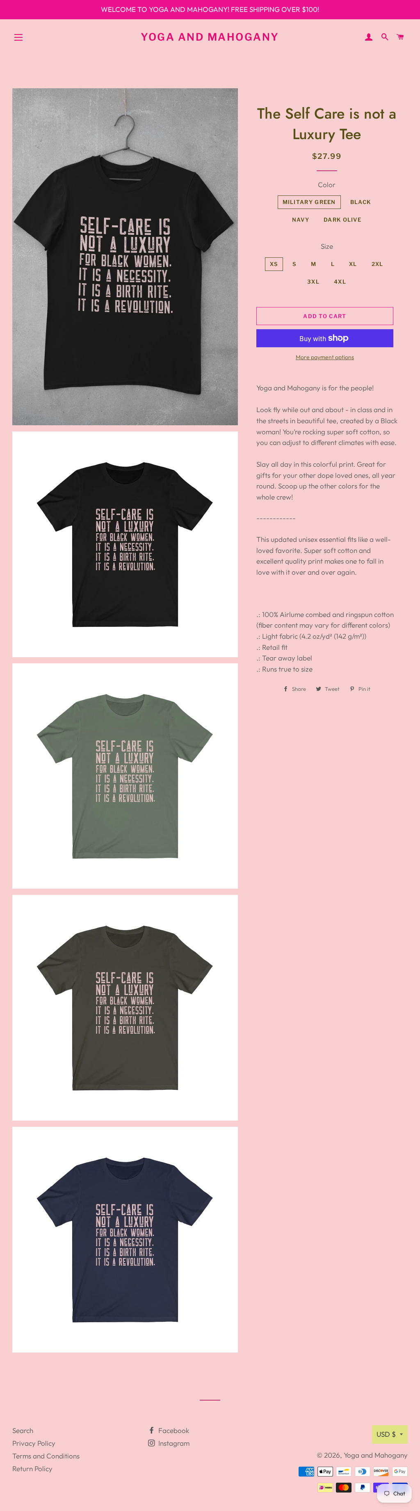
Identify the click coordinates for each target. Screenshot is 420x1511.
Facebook (173, 1430)
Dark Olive (342, 219)
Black (360, 202)
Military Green (309, 202)
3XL (313, 281)
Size (327, 246)
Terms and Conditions (46, 1455)
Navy (300, 219)
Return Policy (32, 1468)
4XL (340, 281)
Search (22, 1430)
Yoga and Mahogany (210, 37)
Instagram (173, 1443)
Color (327, 184)
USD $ (386, 1434)
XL (353, 264)
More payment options (325, 357)
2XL (377, 264)
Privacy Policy (33, 1443)
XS (274, 264)
